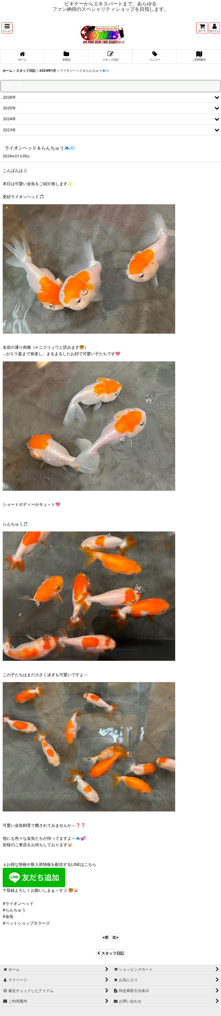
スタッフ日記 (112, 953)
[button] (7, 27)
